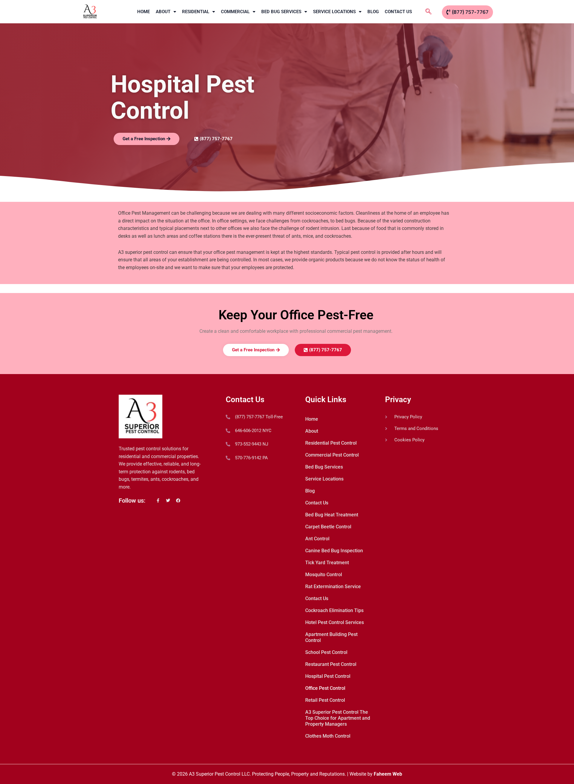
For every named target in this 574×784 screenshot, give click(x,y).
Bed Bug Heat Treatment (331, 515)
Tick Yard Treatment (327, 562)
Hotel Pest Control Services (334, 622)
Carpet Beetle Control (328, 527)
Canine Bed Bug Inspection (334, 550)
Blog (373, 11)
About (163, 11)
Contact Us (398, 11)
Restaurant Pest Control (330, 664)
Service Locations (334, 11)
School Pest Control (326, 652)
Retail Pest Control (325, 700)
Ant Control (317, 539)
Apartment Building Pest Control (331, 637)
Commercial (235, 11)
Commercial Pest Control (332, 455)
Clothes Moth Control (327, 736)
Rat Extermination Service (333, 586)
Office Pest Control (325, 688)
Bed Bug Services (281, 11)
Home (143, 11)
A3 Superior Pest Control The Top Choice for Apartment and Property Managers (337, 718)
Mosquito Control (323, 574)
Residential (195, 11)
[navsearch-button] (428, 12)
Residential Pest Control (331, 443)
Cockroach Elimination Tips (334, 610)
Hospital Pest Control (327, 676)
